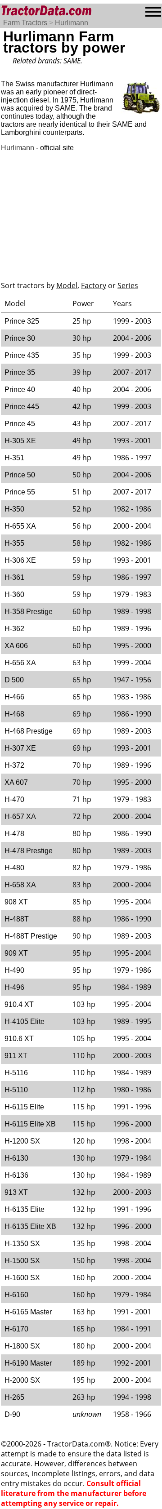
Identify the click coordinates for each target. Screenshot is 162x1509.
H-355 (14, 543)
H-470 (14, 799)
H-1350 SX (22, 1243)
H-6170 (16, 1329)
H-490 (14, 970)
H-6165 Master (28, 1312)
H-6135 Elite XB (30, 1226)
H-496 (14, 987)
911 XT (15, 1055)
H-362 (14, 628)
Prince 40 (19, 389)
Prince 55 (19, 492)
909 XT (16, 953)
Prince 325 (21, 321)
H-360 (14, 594)
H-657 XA (20, 816)
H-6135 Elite (24, 1209)
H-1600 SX (22, 1278)
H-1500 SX (22, 1260)
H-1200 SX (22, 1141)
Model (66, 285)
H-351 (14, 458)
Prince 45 (19, 423)
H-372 (14, 765)
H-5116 (16, 1073)
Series (127, 285)
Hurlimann (71, 23)
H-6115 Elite (24, 1107)
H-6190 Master (28, 1363)
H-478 (14, 833)
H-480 (14, 868)
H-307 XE (20, 748)
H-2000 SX (22, 1380)
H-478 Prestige (28, 851)
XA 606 (16, 646)
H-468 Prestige (28, 731)
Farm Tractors (25, 23)
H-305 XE (20, 441)
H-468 (14, 714)
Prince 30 (19, 338)
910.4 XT (19, 1004)
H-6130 (16, 1158)
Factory (93, 285)
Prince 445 (21, 406)
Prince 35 (19, 372)
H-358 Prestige (28, 611)
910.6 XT (19, 1038)
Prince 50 (19, 475)
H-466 (14, 697)
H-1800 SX (22, 1346)
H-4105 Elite (24, 1021)
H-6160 (16, 1295)
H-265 (14, 1397)
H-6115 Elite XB (30, 1124)
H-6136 (16, 1175)
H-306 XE (20, 560)
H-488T (16, 919)
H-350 (14, 509)
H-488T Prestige (30, 936)
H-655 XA (20, 526)
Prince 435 (21, 355)
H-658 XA (20, 885)
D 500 (14, 680)
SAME (72, 61)
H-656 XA (20, 663)
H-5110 (16, 1090)
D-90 (12, 1414)
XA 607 (16, 782)
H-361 (14, 577)
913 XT (16, 1192)
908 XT (16, 902)
